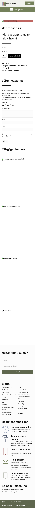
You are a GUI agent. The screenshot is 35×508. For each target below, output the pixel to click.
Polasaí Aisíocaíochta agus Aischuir (11, 492)
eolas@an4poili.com (16, 464)
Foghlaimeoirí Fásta (7, 387)
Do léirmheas (6, 108)
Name (4, 119)
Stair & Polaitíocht (6, 414)
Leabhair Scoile (23, 411)
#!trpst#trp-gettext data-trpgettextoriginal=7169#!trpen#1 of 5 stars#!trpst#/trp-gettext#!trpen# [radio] (3, 105)
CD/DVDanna (5, 392)
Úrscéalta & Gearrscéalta (24, 396)
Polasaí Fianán (19, 489)
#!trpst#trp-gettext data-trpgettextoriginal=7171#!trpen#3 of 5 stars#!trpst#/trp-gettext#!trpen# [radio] (8, 105)
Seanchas (4, 404)
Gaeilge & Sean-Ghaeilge (8, 407)
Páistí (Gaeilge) (23, 408)
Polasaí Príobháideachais (8, 489)
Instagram (14, 477)
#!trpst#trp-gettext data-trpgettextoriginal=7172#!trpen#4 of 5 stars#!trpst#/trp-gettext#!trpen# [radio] (10, 105)
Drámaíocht (5, 399)
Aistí (3, 402)
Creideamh (21, 401)
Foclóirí (4, 397)
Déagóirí (22, 413)
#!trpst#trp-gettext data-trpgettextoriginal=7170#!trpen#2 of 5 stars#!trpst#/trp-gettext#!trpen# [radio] (5, 105)
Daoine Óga (21, 404)
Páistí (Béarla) (23, 406)
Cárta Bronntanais (6, 412)
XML (19, 502)
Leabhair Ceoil (22, 390)
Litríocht (20, 387)
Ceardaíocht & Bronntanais (9, 394)
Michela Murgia (11, 34)
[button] (29, 3)
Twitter (21, 477)
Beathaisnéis (5, 390)
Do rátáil (5, 102)
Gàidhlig (4, 409)
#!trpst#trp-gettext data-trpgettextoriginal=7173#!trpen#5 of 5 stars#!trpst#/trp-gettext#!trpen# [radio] (13, 105)
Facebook (29, 476)
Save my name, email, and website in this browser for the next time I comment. (17, 136)
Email (4, 126)
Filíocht (20, 399)
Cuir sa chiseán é (14, 56)
